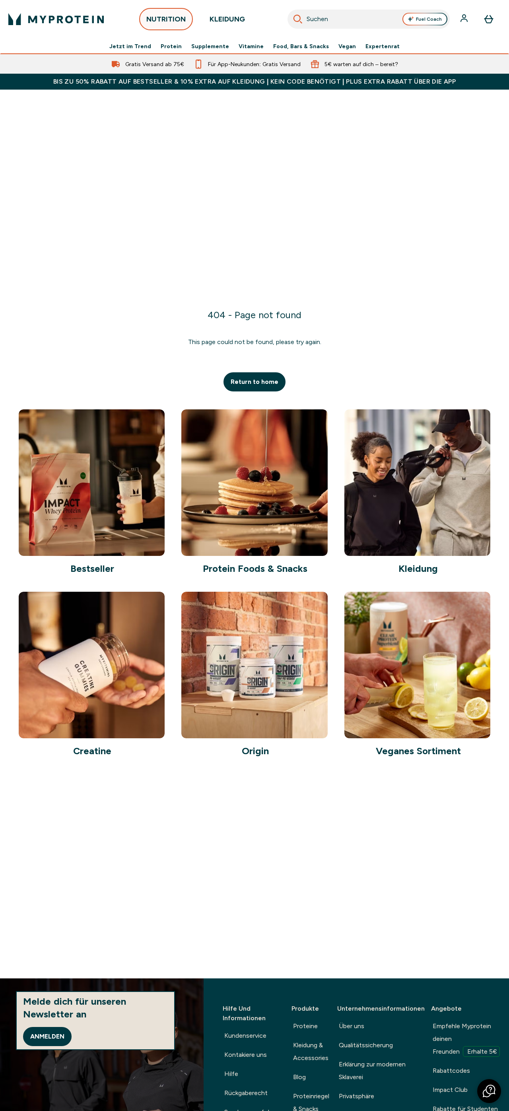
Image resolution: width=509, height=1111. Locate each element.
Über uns (351, 1026)
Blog (299, 1077)
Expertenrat (382, 46)
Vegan (347, 46)
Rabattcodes (451, 1070)
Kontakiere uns (245, 1054)
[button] (489, 1091)
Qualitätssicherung (366, 1045)
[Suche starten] (297, 19)
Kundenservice (245, 1035)
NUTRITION (166, 19)
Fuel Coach (429, 19)
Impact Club (450, 1089)
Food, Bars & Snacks (301, 46)
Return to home (254, 381)
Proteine (305, 1026)
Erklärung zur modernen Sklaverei (372, 1070)
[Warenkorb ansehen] (489, 19)
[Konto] (465, 19)
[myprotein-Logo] (56, 19)
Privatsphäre (356, 1096)
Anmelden (47, 1036)
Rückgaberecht (246, 1092)
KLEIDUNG (227, 19)
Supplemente (210, 46)
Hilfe (231, 1073)
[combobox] (369, 19)
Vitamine (251, 46)
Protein (171, 46)
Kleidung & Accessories (310, 1051)
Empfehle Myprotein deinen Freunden (465, 1039)
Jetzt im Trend (130, 46)
